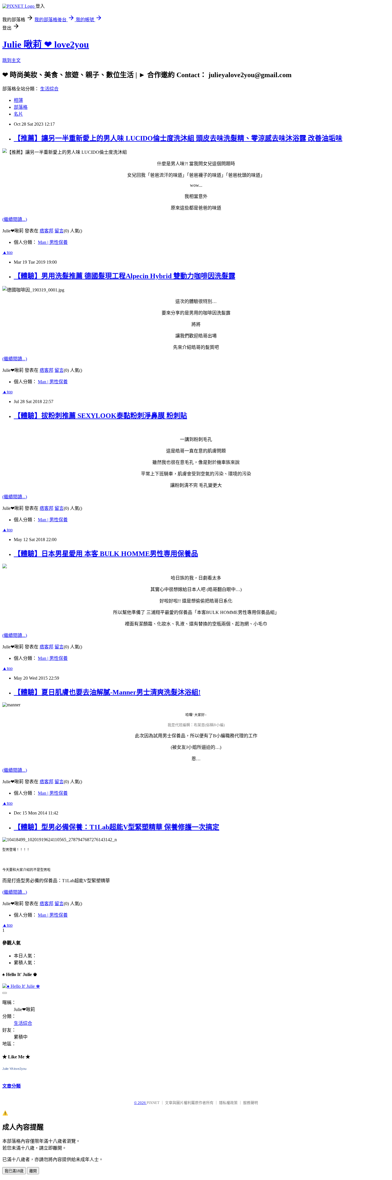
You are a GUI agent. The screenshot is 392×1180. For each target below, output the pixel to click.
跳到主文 (11, 60)
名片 (18, 114)
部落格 (21, 107)
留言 (59, 230)
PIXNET (153, 1103)
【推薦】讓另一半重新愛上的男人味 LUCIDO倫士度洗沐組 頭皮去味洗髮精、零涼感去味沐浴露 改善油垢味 (178, 138)
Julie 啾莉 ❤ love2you (45, 44)
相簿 (18, 100)
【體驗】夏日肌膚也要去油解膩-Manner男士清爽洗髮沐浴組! (107, 692)
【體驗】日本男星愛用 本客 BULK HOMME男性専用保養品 (106, 553)
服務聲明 (250, 1103)
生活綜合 (49, 88)
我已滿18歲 (14, 1171)
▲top (7, 252)
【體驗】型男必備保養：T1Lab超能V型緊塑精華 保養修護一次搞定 (116, 827)
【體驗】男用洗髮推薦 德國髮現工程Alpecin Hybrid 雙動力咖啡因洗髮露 (124, 276)
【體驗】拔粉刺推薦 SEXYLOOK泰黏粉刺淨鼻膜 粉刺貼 (100, 415)
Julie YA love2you (14, 1068)
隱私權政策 (228, 1103)
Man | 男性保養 (53, 242)
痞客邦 (46, 230)
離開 (33, 1171)
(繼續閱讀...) (14, 219)
